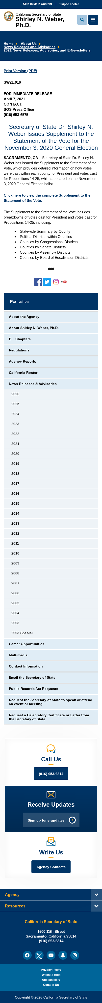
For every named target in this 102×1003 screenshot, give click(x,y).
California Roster (23, 373)
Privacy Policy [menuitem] (51, 970)
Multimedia (18, 655)
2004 (15, 613)
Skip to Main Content (37, 4)
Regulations (19, 350)
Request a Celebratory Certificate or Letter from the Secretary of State (49, 717)
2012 (15, 533)
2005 (15, 603)
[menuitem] (27, 955)
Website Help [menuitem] (51, 975)
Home (8, 44)
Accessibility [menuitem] (51, 980)
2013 (15, 523)
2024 (15, 414)
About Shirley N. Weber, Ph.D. (34, 328)
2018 (15, 474)
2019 (15, 464)
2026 (15, 394)
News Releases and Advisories (29, 47)
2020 (15, 454)
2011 (15, 543)
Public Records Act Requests (33, 689)
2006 (15, 593)
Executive (19, 301)
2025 (15, 404)
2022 (15, 434)
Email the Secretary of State (32, 677)
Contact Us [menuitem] (51, 985)
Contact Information (26, 666)
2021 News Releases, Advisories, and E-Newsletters (47, 50)
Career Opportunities (26, 644)
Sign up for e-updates (46, 820)
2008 (15, 573)
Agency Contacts (51, 867)
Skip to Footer (69, 4)
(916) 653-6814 (51, 774)
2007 (15, 583)
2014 (15, 513)
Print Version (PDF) (20, 71)
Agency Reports (22, 361)
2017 (15, 484)
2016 (15, 494)
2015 (15, 503)
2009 (15, 563)
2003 (15, 623)
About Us (29, 44)
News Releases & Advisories (33, 384)
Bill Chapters (20, 339)
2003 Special (22, 633)
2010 (15, 553)
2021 (15, 444)
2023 (15, 424)
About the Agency (24, 317)
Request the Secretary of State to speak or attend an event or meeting (50, 702)
